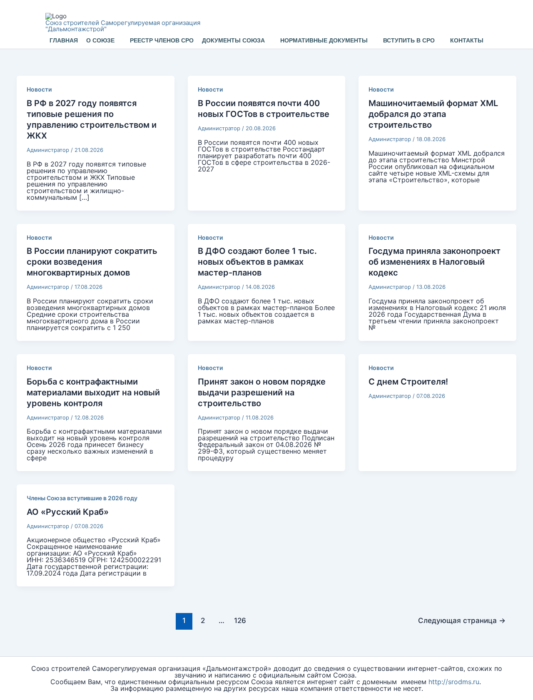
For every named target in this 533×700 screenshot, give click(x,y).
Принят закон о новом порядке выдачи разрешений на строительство (262, 392)
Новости (39, 89)
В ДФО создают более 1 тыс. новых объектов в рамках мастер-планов (257, 262)
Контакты (466, 40)
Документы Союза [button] (233, 40)
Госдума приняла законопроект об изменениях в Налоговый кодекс (435, 262)
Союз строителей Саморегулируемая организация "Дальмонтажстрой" (122, 26)
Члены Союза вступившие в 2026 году (82, 497)
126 (240, 620)
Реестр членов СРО (162, 40)
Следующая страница (462, 620)
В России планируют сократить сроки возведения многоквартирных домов (92, 262)
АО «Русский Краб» (68, 512)
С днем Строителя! (408, 382)
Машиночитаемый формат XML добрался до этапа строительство (433, 114)
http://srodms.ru (453, 682)
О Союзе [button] (100, 40)
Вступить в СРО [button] (409, 40)
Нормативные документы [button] (324, 40)
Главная (64, 40)
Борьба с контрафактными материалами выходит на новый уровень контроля (93, 392)
